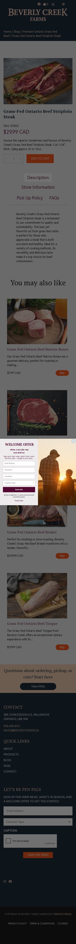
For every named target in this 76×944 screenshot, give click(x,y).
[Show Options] (33, 483)
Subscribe (19, 489)
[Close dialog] (73, 441)
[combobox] (18, 483)
